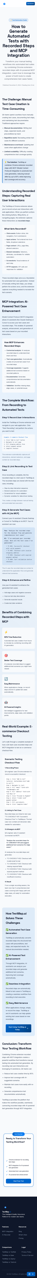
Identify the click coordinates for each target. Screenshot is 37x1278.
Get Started (30, 3)
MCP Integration (7, 1231)
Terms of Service (27, 1255)
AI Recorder (6, 1235)
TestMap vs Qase (8, 1255)
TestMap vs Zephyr (8, 1259)
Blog (20, 1231)
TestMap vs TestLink (9, 1262)
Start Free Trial (18, 1181)
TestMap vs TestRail (9, 1252)
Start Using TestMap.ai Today (17, 1028)
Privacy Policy (26, 1252)
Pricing (21, 1238)
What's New (23, 1235)
